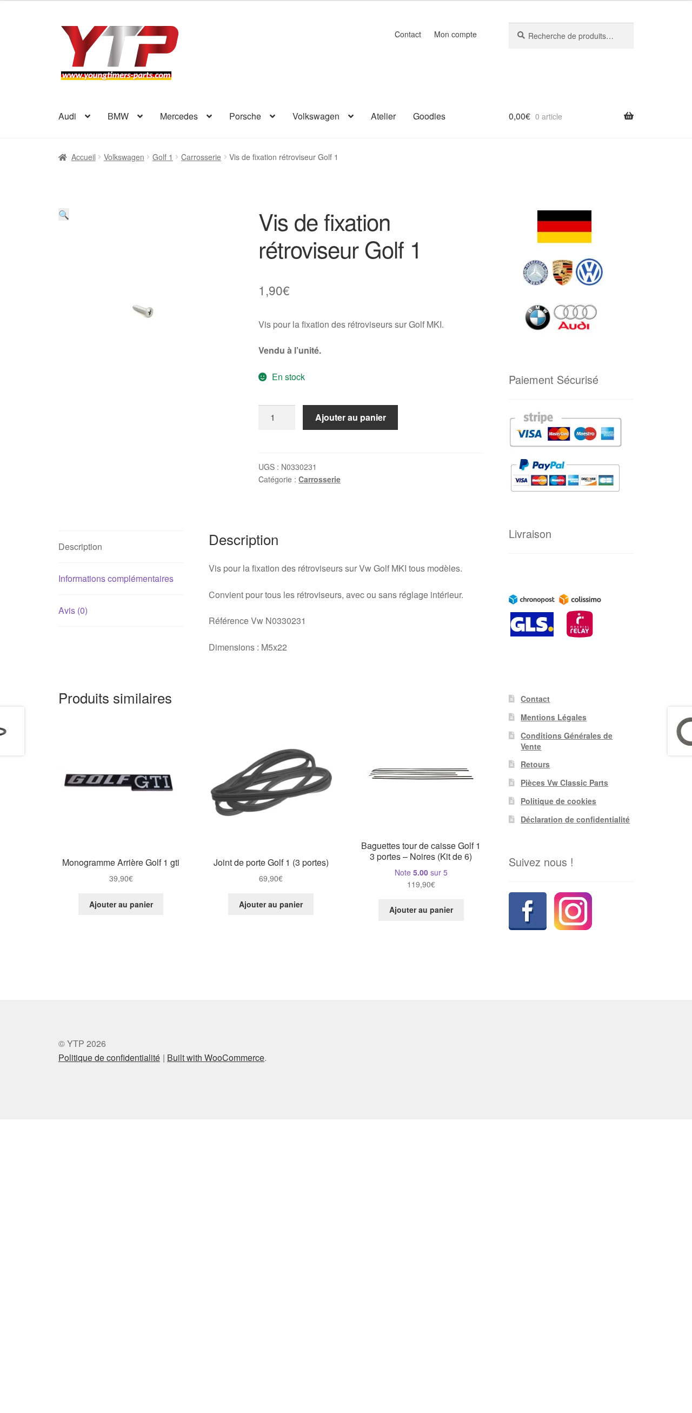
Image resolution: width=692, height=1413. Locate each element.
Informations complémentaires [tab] (116, 578)
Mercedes (179, 116)
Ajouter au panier (350, 417)
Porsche (245, 116)
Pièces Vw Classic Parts (564, 782)
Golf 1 (162, 156)
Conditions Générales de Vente (567, 741)
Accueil (83, 156)
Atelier (383, 116)
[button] (63, 214)
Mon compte (455, 34)
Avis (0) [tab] (73, 610)
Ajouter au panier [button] (121, 904)
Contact (408, 34)
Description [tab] (80, 546)
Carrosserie (201, 156)
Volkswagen (316, 116)
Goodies (429, 116)
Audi (67, 116)
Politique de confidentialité (109, 1057)
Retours (535, 764)
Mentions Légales (554, 717)
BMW (118, 116)
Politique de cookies (558, 800)
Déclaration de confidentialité (575, 819)
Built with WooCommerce (215, 1057)
